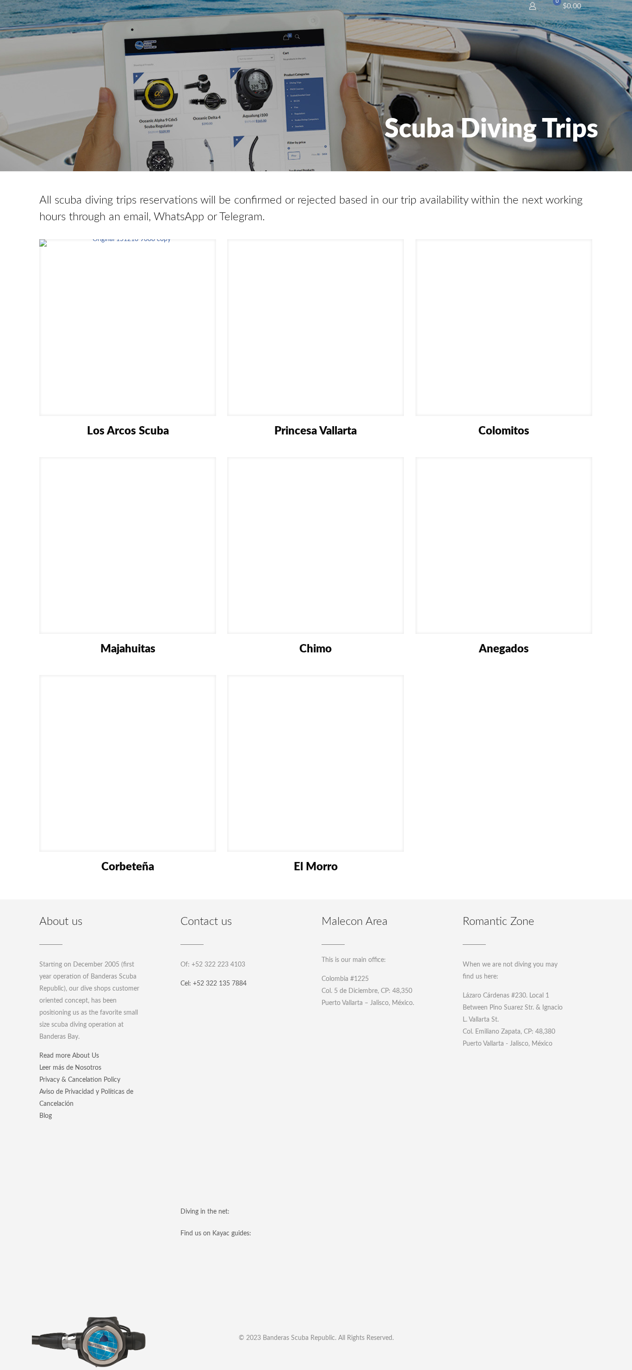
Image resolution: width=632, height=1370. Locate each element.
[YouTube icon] (316, 1354)
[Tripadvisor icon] (341, 1354)
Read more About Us (69, 1056)
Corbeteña (127, 867)
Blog (45, 1116)
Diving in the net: (204, 1212)
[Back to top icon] (587, 1351)
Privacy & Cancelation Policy (79, 1080)
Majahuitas (127, 649)
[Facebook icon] (304, 1354)
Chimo (315, 649)
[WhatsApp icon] (291, 1354)
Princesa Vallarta (315, 431)
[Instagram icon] (329, 1354)
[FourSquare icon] (354, 1354)
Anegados (504, 649)
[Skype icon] (279, 1354)
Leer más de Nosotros (70, 1068)
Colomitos (503, 431)
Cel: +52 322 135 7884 (213, 983)
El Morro (316, 867)
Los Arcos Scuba (128, 431)
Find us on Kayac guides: (215, 1233)
